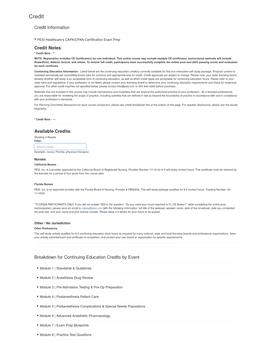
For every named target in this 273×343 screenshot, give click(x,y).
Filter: (39, 141)
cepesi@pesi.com (92, 208)
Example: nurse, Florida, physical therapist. (62, 152)
